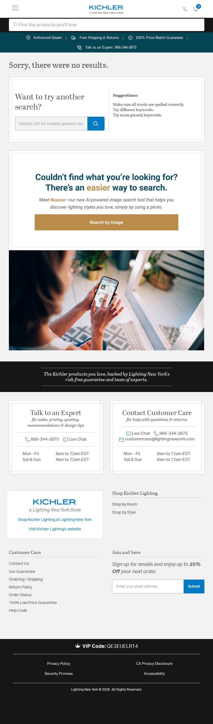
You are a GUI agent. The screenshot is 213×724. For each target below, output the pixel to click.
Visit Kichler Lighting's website (55, 529)
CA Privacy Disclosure (154, 664)
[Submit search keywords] (96, 124)
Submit (194, 586)
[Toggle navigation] (15, 9)
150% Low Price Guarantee (33, 603)
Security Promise (59, 674)
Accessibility (154, 674)
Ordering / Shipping (26, 579)
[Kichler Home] (106, 8)
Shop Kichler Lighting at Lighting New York (55, 520)
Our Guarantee (22, 572)
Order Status (20, 595)
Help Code (18, 611)
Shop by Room (124, 504)
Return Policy (20, 587)
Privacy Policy (58, 664)
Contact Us (19, 564)
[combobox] (106, 25)
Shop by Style (124, 513)
